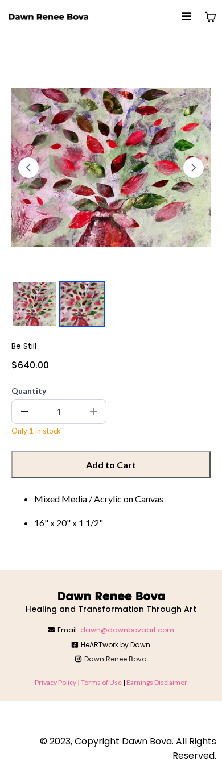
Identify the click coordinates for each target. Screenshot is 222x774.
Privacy (46, 682)
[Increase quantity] (93, 411)
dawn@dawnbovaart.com (127, 630)
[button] (186, 17)
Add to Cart (111, 464)
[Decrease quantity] (24, 411)
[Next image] (193, 167)
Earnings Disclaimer (156, 682)
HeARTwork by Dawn (115, 645)
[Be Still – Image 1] (34, 304)
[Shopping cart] (210, 17)
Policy (67, 682)
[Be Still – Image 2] (82, 304)
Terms (91, 682)
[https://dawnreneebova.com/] (48, 17)
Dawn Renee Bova (115, 659)
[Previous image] (28, 167)
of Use (112, 682)
